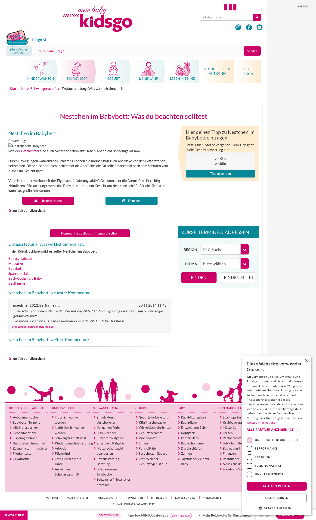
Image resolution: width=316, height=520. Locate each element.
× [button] (306, 360)
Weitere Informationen (262, 423)
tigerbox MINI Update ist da (134, 515)
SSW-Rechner (106, 433)
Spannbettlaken (20, 273)
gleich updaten (167, 515)
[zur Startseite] (101, 20)
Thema (191, 264)
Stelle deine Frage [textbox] (51, 51)
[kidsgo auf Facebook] (249, 27)
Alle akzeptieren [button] (276, 486)
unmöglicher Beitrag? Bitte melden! (33, 326)
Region (190, 249)
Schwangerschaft (107, 408)
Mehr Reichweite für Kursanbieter (213, 515)
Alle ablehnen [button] (276, 498)
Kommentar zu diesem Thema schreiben (89, 233)
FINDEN (199, 277)
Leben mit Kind (230, 408)
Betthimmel (30, 151)
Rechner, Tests (27, 408)
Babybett (15, 268)
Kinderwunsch (62, 408)
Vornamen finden (109, 427)
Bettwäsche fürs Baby (25, 278)
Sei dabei (247, 515)
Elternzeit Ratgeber (110, 438)
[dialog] (276, 435)
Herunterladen (50, 201)
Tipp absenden (220, 173)
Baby (181, 408)
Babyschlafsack (20, 258)
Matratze (15, 263)
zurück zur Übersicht (28, 210)
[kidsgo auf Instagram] (238, 27)
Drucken (133, 201)
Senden (252, 51)
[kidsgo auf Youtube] (260, 27)
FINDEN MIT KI (238, 277)
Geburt (140, 408)
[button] (277, 429)
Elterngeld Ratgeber (111, 443)
